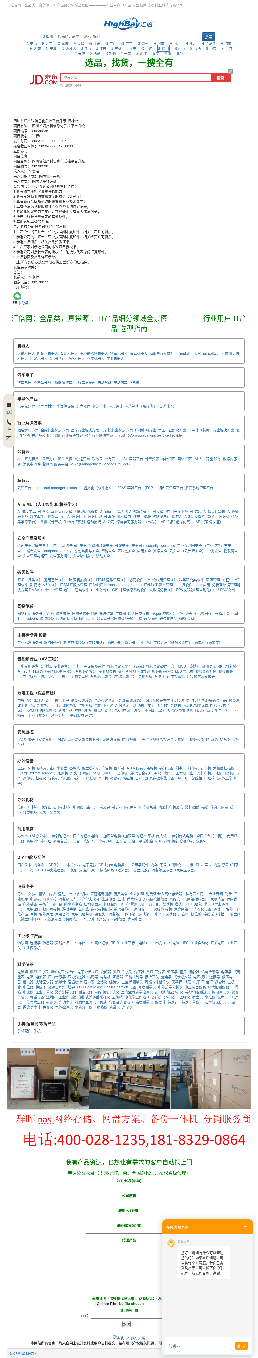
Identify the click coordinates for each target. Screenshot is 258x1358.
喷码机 (168, 772)
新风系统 (122, 705)
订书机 (206, 767)
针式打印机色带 (124, 807)
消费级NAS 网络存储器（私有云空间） (176, 893)
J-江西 (86, 48)
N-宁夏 (51, 48)
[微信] (17, 296)
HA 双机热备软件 (80, 579)
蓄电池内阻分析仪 (169, 991)
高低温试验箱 (119, 1001)
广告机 (107, 767)
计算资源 (152, 458)
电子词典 (153, 903)
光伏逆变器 (182, 976)
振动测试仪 (221, 991)
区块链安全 (126, 550)
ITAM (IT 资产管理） (160, 584)
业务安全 (215, 550)
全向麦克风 (79, 676)
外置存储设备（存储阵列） (85, 642)
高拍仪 (66, 778)
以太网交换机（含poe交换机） (152, 613)
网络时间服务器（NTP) (35, 613)
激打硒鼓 (192, 807)
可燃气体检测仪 (157, 981)
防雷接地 (193, 700)
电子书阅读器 (165, 913)
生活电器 (109, 898)
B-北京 (47, 43)
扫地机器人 (93, 903)
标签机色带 (147, 807)
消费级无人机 (69, 898)
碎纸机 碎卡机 (97, 778)
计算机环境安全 (100, 545)
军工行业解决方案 (172, 429)
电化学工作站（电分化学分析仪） (151, 996)
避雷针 (220, 981)
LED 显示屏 (184, 671)
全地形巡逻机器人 (94, 353)
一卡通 (55, 705)
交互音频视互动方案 (134, 671)
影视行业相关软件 (44, 584)
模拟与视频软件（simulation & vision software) (186, 353)
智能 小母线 (103, 705)
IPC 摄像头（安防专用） (36, 739)
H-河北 (175, 43)
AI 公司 (108, 521)
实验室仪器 (44, 981)
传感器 (48, 942)
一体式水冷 (71, 864)
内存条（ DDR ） (47, 864)
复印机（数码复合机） (134, 772)
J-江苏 (101, 48)
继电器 (28, 981)
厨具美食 (121, 893)
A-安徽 (31, 43)
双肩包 (201, 840)
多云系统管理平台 (199, 487)
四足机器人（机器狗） (47, 358)
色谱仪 (48, 1006)
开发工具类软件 (29, 579)
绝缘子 (41, 986)
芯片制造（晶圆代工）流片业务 (149, 406)
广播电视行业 (145, 429)
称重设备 (37, 996)
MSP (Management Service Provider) (100, 463)
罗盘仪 (197, 996)
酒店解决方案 (28, 429)
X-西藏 (95, 53)
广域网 (120, 613)
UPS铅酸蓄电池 (180, 710)
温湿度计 (75, 981)
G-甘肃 (94, 43)
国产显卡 (24, 864)
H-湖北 (190, 43)
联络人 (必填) (129, 1210)
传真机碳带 (219, 807)
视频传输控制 (206, 671)
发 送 (241, 1345)
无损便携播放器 (155, 898)
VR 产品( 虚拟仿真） (177, 521)
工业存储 (78, 942)
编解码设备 (111, 739)
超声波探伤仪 (215, 1001)
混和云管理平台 (170, 487)
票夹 (73, 772)
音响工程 (161, 676)
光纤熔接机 (39, 705)
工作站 (121, 840)
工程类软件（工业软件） (90, 589)
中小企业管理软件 (55, 589)
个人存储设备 (200, 908)
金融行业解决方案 (55, 429)
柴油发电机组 (120, 710)
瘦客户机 (187, 840)
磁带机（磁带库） (208, 642)
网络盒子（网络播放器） (189, 898)
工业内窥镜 (67, 996)
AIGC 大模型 (194, 516)
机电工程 (62, 700)
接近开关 (152, 976)
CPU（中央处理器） (52, 869)
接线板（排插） (215, 913)
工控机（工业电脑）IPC (170, 942)
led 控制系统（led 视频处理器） (48, 671)
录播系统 (145, 676)
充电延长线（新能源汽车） (55, 382)
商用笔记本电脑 (38, 840)
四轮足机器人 (47, 353)
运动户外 (65, 893)
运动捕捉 (94, 521)
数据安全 (160, 550)
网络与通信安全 (74, 545)
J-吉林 (116, 48)
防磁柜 (128, 778)
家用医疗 (33, 908)
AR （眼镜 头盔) (208, 521)
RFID (115, 942)
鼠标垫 (83, 908)
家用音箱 (62, 913)
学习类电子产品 (93, 918)
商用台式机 (62, 840)
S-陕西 (195, 48)
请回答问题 (109, 1313)
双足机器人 (69, 353)
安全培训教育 (83, 555)
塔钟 (71, 986)
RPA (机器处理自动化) (193, 589)
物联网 (22, 942)
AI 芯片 (195, 511)
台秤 (209, 981)
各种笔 (74, 767)
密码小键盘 (58, 767)
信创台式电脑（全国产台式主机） (198, 835)
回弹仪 (185, 996)
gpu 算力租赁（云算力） (36, 458)
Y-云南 (126, 53)
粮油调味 (81, 893)
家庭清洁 (217, 898)
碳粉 (204, 807)
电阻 (30, 976)
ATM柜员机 (136, 767)
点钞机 (78, 778)
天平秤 (177, 981)
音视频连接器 (85, 671)
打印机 (193, 767)
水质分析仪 (83, 1006)
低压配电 (138, 705)
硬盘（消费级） (172, 864)
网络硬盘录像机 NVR (84, 739)
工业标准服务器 (29, 642)
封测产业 (99, 406)
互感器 (118, 976)
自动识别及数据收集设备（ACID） (162, 778)
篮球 (121, 898)
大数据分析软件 (161, 589)
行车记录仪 (86, 382)
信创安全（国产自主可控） (38, 545)
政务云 (97, 458)
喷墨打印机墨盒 (170, 807)
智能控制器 (134, 976)
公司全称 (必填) (129, 1180)
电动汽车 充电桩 (126, 382)
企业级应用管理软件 (161, 579)
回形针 (119, 767)
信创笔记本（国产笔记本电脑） (76, 835)
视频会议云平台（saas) (125, 666)
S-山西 (180, 48)
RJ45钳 (178, 700)
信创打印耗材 (28, 807)
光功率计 (66, 1001)
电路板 (105, 976)
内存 (154, 864)
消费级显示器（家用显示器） (175, 869)
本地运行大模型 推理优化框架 (74, 511)
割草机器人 (119, 353)
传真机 (53, 778)
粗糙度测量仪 (142, 1001)
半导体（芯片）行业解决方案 (211, 429)
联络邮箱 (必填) (129, 1225)
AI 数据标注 (76, 516)
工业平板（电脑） (135, 942)
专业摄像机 (107, 671)
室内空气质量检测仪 (137, 991)
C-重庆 (63, 43)
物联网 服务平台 (55, 463)
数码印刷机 (225, 772)
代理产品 (129, 1240)
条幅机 (152, 767)
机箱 (30, 869)
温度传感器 (210, 971)
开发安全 (122, 545)
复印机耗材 (62, 807)
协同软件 (136, 579)
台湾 (167, 53)
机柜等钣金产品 (214, 700)
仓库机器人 (96, 358)
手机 (37, 1030)
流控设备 (47, 618)
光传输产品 (168, 618)
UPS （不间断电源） (149, 710)
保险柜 (196, 778)
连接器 (35, 942)
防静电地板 (83, 710)
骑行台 (57, 903)
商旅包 (105, 807)
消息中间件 (32, 463)
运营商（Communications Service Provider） (151, 435)
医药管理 (213, 579)
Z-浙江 (141, 53)
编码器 (92, 976)
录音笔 (183, 913)
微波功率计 (32, 1006)
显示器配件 (140, 864)
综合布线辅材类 (157, 700)
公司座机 (129, 1195)
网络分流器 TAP (84, 613)
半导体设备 (65, 406)
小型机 (146, 642)
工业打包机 (26, 767)
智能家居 (46, 913)
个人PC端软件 (224, 589)
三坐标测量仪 (132, 981)
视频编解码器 (162, 671)
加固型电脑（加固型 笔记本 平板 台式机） (136, 835)
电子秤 (198, 981)
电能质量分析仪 (170, 986)
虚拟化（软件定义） (99, 487)
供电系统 (85, 705)
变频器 (106, 971)
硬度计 (160, 1001)
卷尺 (157, 772)
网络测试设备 (66, 618)
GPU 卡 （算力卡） (123, 642)
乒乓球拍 (134, 898)
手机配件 (24, 1030)
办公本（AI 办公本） (33, 835)
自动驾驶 (105, 382)
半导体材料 (46, 406)
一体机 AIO (105, 840)
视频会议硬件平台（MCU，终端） (173, 666)
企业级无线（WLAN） (195, 613)
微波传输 (106, 613)
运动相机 (141, 908)
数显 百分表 (155, 971)
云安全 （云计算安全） (187, 550)
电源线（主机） (85, 807)
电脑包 (196, 903)
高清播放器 (117, 918)
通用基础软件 (54, 579)
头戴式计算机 (51, 521)
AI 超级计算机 (214, 511)
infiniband (86, 618)
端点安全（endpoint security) (49, 550)
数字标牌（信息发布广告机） (46, 676)
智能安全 (108, 550)
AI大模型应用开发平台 (170, 511)
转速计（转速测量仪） (185, 1001)
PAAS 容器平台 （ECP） (136, 487)
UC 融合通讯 (147, 618)
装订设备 (166, 767)
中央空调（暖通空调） (35, 700)
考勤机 (115, 778)
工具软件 (185, 584)
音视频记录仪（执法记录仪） (113, 676)
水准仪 (210, 996)
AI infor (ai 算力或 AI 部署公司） (125, 511)
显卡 (199, 864)
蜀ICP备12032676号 (23, 1353)
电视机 (35, 898)
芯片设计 (116, 406)
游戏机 (218, 908)
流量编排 (63, 613)
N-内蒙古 (69, 48)
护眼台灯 (111, 903)
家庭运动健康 (101, 893)
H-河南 (159, 43)
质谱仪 (114, 1006)
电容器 (226, 971)
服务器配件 (53, 642)
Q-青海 (146, 48)
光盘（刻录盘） (51, 812)
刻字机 (180, 767)
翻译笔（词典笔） (139, 913)
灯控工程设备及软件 (89, 666)
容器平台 (136, 458)
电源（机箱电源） (84, 869)
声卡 (208, 864)
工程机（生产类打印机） (195, 772)
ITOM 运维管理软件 (111, 579)
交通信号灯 (57, 986)
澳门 (179, 53)
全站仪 (101, 981)
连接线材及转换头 (201, 676)
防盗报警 (129, 739)
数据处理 (95, 516)
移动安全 (103, 555)
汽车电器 (24, 382)
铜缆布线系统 (81, 700)
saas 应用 (202, 584)
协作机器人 (76, 358)
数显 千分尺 (122, 971)
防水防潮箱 (73, 903)
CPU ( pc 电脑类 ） (114, 864)
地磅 (187, 981)
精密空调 (101, 710)
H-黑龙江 (208, 43)
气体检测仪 (64, 1006)
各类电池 (182, 903)
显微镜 (117, 996)
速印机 (28, 778)
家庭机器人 (138, 353)
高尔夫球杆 (91, 898)
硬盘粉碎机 (91, 767)
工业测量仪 (44, 991)
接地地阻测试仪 (197, 991)
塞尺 (183, 971)
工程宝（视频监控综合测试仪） (163, 739)
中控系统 (178, 676)
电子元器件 (26, 406)
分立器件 (83, 406)
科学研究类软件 (191, 579)
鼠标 (146, 869)
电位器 (28, 986)
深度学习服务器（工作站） (137, 521)
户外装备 (30, 903)
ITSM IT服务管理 (73, 584)
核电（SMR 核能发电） (151, 516)
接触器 (194, 971)
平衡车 (44, 903)
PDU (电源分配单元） (212, 710)
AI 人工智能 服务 (208, 458)
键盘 (137, 869)
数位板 (196, 913)
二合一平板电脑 (140, 840)
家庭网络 (181, 908)
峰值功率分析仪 (63, 971)
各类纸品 (30, 812)
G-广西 (110, 43)
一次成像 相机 (161, 908)
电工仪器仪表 (195, 986)
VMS (62, 739)
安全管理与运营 (35, 555)
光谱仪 (127, 1006)
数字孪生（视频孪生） (47, 516)
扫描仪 (41, 778)
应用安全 (144, 550)
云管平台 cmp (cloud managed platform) (49, 487)
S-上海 (226, 48)
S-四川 (48, 36)
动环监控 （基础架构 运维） (73, 715)
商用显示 (209, 666)
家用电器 (135, 918)
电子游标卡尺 (88, 971)
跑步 (228, 893)
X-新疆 (111, 53)
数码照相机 (51, 908)
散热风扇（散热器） (116, 869)
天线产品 (62, 942)
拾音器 (225, 739)
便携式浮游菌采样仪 (94, 996)
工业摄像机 (32, 947)
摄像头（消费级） (108, 913)
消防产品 (65, 710)
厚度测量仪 (147, 986)
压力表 (89, 981)
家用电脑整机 (81, 913)
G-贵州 (143, 43)
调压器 (172, 971)
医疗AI (177, 516)
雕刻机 (62, 772)
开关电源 (217, 942)
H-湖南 (35, 48)
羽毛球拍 (50, 898)
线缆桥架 (69, 705)
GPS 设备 (187, 618)
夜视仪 (51, 1001)
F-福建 (79, 43)
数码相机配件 (101, 908)
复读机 (168, 903)
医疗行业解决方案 (85, 429)
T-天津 (80, 53)
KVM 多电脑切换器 (41, 710)
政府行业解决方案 (69, 435)
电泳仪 (28, 991)
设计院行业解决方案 (117, 429)
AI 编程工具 (26, 511)
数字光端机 (172, 705)
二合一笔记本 (83, 840)
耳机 (33, 913)
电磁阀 (22, 971)
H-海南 (226, 43)
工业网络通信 (98, 942)
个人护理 (137, 893)
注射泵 (51, 996)
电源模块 (200, 976)
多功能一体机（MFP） (97, 772)
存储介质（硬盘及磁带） (172, 642)
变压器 (139, 971)
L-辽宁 (131, 48)
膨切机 (42, 767)
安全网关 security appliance (153, 545)
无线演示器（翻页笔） (61, 918)
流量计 (60, 981)
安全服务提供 (60, 555)
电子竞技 (89, 864)
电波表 (41, 976)
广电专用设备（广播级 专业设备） (44, 666)
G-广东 (127, 43)
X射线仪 (100, 1006)
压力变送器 (76, 976)
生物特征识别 (74, 521)
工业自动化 (199, 942)
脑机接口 (124, 516)
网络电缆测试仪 (106, 991)
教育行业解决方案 (99, 435)
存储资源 (168, 458)
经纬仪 (114, 981)
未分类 (23, 302)
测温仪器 (85, 991)
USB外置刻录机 (132, 903)
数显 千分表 (39, 971)
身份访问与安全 (87, 550)
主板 (190, 864)
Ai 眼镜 (109, 516)
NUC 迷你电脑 (166, 840)
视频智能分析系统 (204, 739)
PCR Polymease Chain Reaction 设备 (106, 986)
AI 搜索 (43, 511)
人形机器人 (26, 353)
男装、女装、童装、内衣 (36, 893)
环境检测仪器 (218, 986)
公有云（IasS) (116, 458)
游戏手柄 (69, 908)
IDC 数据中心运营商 (74, 458)
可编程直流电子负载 (91, 1001)
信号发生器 (35, 1001)
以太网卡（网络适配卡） (115, 618)
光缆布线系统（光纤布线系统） (118, 700)
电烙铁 (46, 807)
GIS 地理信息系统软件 (129, 589)
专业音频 (216, 893)
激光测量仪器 (65, 991)
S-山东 (211, 48)
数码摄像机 (123, 908)
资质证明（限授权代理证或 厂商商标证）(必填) (129, 1298)
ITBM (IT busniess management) (115, 584)
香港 (155, 53)
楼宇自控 (154, 705)
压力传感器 (57, 976)
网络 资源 (184, 458)
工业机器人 (115, 358)
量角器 (166, 976)
